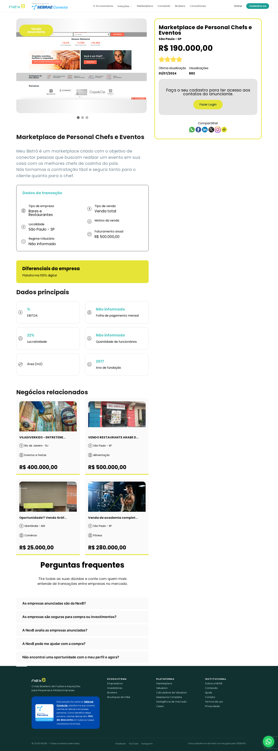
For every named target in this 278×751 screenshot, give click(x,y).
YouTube (133, 743)
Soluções (123, 6)
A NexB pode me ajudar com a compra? (53, 644)
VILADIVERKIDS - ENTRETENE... (42, 437)
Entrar (238, 5)
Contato (210, 697)
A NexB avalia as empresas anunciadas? (54, 630)
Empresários (115, 683)
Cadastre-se (257, 5)
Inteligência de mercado (171, 701)
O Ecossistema (103, 5)
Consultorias (198, 5)
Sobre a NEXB (213, 683)
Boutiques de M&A (118, 697)
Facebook (120, 743)
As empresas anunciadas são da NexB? (54, 603)
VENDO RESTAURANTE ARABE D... (113, 437)
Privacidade (212, 706)
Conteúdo (164, 5)
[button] (268, 741)
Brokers (180, 5)
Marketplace (145, 5)
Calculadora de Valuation (171, 692)
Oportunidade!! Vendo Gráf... (43, 518)
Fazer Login (208, 104)
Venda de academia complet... (113, 518)
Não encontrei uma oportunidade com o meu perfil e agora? (70, 657)
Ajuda (208, 692)
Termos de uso (214, 701)
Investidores (114, 688)
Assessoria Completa (169, 697)
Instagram (147, 743)
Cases (160, 706)
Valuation (162, 688)
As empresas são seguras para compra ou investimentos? (69, 617)
